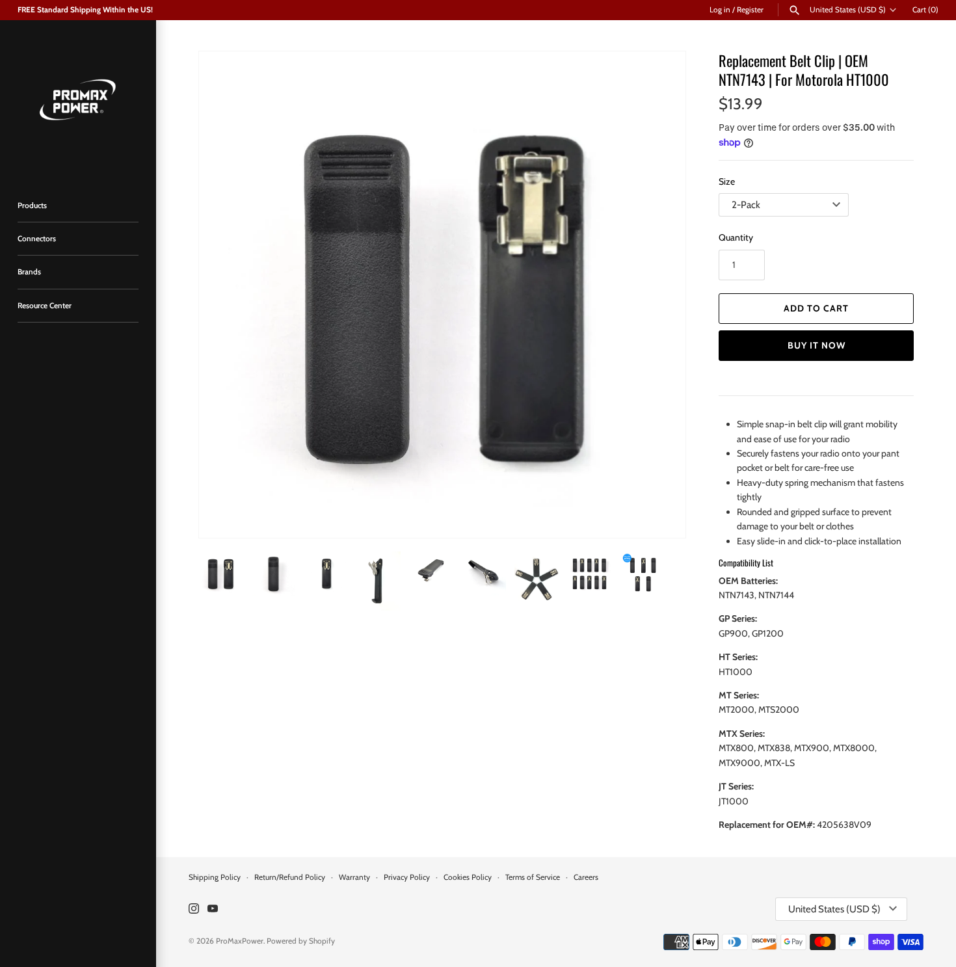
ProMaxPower (239, 941)
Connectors (37, 238)
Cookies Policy (468, 877)
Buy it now (816, 345)
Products (32, 205)
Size (727, 181)
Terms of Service (532, 877)
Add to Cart (816, 308)
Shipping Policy (215, 877)
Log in (720, 9)
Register (750, 9)
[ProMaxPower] (78, 98)
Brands (29, 271)
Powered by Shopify (301, 941)
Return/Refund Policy (289, 877)
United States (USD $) (848, 9)
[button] (658, 294)
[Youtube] (212, 909)
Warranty (354, 877)
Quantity (736, 237)
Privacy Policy (407, 877)
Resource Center (45, 305)
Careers (586, 877)
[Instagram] (194, 909)
